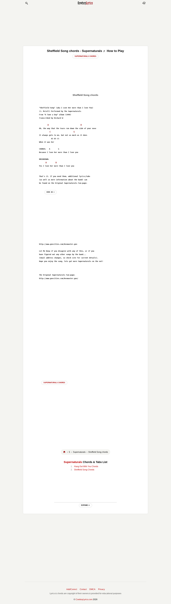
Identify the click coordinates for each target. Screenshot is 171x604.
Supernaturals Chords (85, 56)
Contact (83, 589)
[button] (26, 3)
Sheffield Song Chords (84, 470)
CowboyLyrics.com (84, 599)
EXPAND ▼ (85, 505)
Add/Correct (71, 589)
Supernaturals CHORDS (54, 383)
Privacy (101, 589)
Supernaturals (73, 462)
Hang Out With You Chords (86, 466)
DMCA (92, 589)
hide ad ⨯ (50, 192)
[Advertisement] (85, 25)
